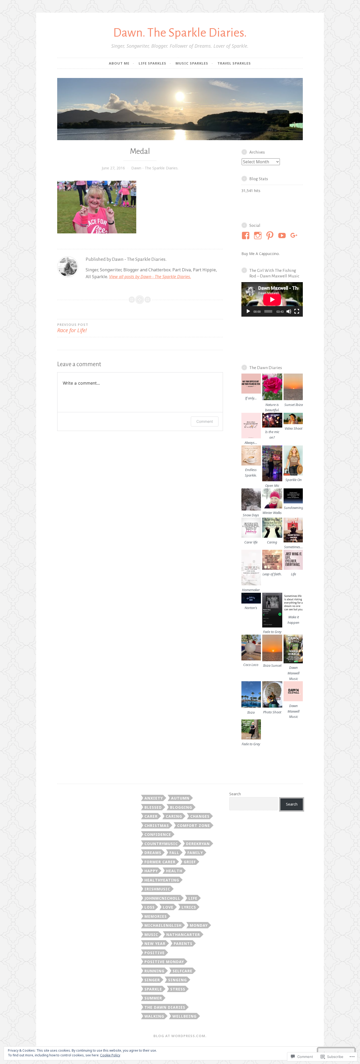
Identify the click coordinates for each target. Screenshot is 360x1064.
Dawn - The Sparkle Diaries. (154, 167)
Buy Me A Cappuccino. (260, 253)
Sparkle (153, 989)
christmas (156, 825)
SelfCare (182, 970)
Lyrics (189, 907)
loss (149, 907)
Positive (154, 952)
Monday (199, 925)
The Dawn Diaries (164, 1007)
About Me (119, 63)
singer (152, 979)
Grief (190, 861)
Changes (200, 816)
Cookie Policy (110, 1055)
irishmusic (157, 888)
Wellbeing (184, 1016)
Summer (153, 998)
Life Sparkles (152, 63)
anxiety (153, 798)
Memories (155, 916)
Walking (154, 1016)
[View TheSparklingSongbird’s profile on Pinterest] (271, 235)
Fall (174, 852)
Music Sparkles (192, 63)
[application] (272, 299)
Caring (174, 816)
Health (174, 870)
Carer (151, 816)
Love (168, 907)
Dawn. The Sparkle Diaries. (180, 32)
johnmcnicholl (162, 898)
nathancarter (183, 934)
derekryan (198, 843)
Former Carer (160, 861)
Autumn (180, 798)
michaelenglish (163, 925)
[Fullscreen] (296, 311)
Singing (177, 979)
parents (183, 943)
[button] (251, 387)
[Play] (248, 311)
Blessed (153, 807)
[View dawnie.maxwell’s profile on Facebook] (246, 235)
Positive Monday (164, 961)
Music (151, 934)
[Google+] (295, 235)
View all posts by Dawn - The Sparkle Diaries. (150, 277)
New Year (155, 943)
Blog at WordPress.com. (180, 1035)
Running (154, 970)
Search (235, 793)
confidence (157, 834)
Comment (204, 421)
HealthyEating (161, 879)
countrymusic (161, 843)
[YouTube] (283, 235)
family (195, 852)
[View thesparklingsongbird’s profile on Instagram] (259, 235)
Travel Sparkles (234, 63)
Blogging (181, 807)
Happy (151, 870)
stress (177, 989)
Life (192, 898)
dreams (152, 852)
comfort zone (193, 825)
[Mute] (288, 311)
